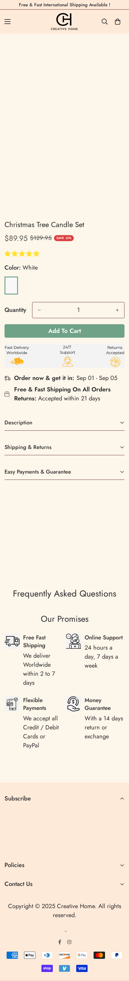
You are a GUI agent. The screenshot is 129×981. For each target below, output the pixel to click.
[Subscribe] (117, 845)
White (11, 286)
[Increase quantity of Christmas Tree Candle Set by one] (117, 310)
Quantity (15, 310)
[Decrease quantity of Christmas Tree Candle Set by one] (39, 310)
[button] (22, 254)
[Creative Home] (64, 22)
